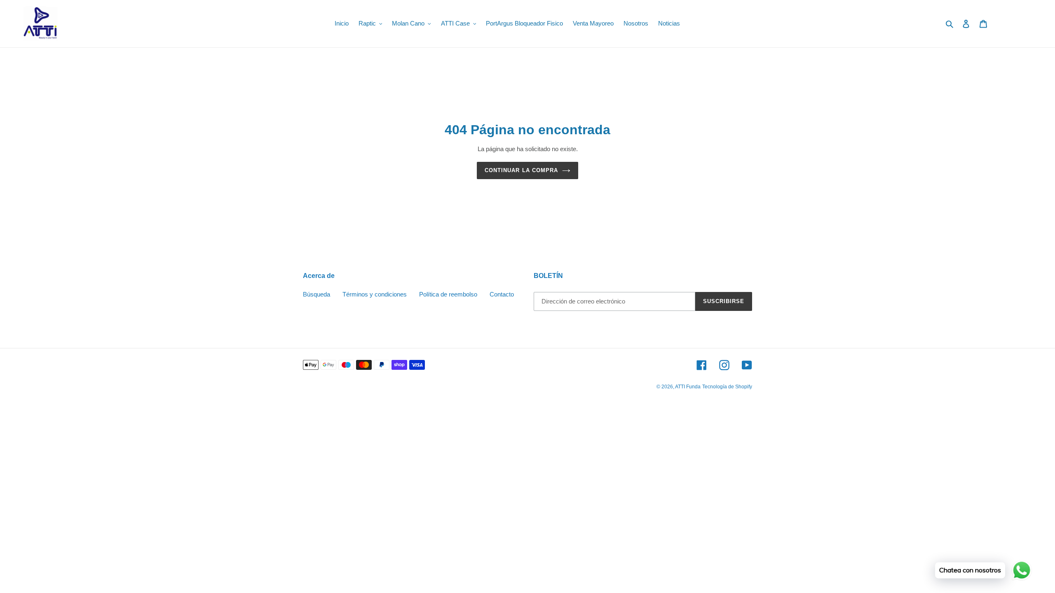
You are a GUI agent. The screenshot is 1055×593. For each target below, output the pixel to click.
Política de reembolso (448, 294)
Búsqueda (316, 294)
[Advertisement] (247, 463)
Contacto (502, 294)
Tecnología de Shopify (727, 387)
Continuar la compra (521, 170)
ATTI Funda (688, 387)
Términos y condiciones (374, 294)
